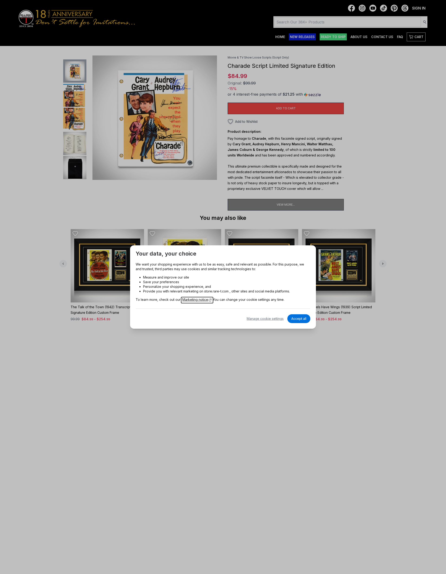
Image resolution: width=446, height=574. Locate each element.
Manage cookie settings (265, 319)
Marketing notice (195, 300)
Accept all (298, 319)
